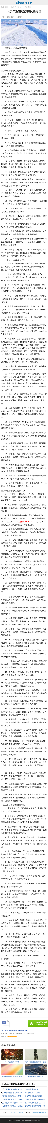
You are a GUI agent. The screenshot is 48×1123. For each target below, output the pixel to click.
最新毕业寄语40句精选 (33, 1096)
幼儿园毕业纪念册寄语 (15, 1112)
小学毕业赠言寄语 (31, 1089)
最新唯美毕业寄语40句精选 (12, 1106)
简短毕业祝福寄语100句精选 (12, 1099)
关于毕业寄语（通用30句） (12, 1089)
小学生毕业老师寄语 (39, 1112)
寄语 (19, 7)
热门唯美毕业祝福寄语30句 (12, 1103)
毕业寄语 (27, 7)
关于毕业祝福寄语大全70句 (12, 1093)
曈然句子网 (21, 1120)
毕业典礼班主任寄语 (32, 1093)
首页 (12, 7)
